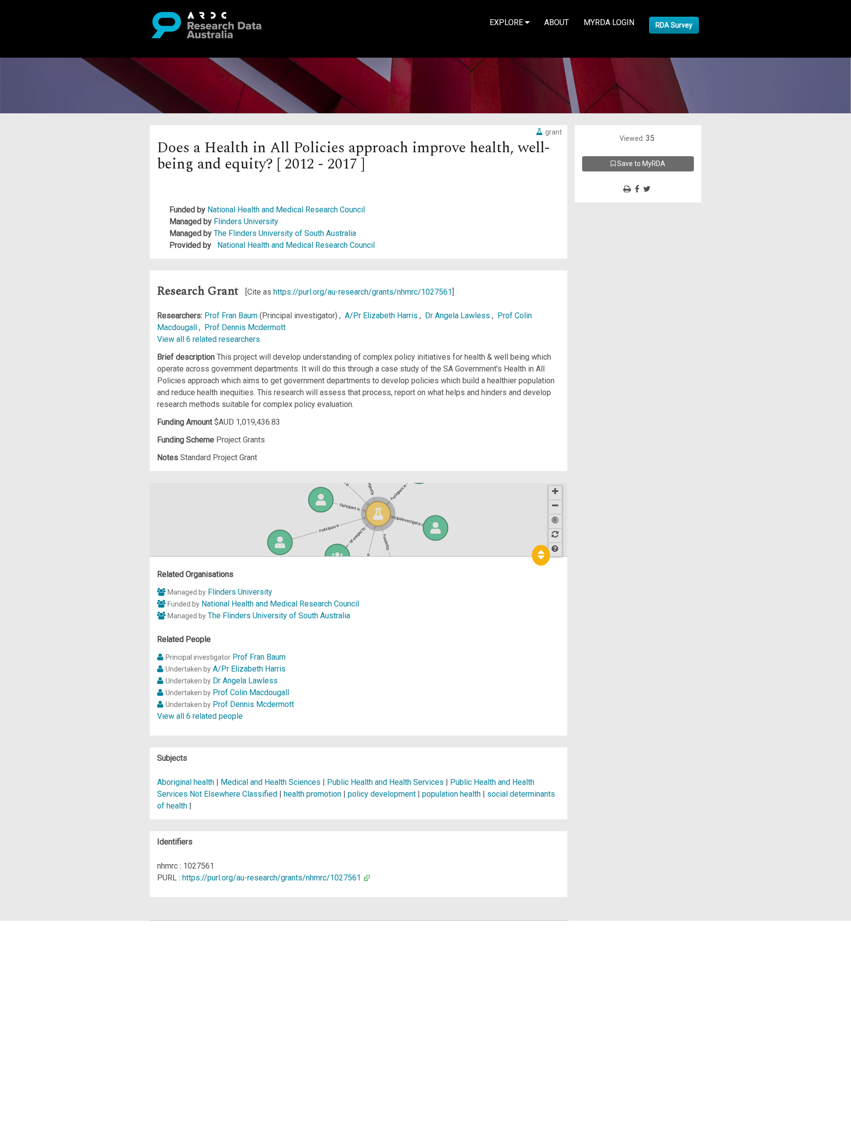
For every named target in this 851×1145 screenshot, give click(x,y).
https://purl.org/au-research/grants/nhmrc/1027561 (362, 292)
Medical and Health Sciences (272, 782)
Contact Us (49, 950)
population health (451, 794)
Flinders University (246, 221)
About (556, 22)
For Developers (57, 973)
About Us (46, 926)
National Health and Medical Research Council (286, 209)
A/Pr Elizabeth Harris (382, 315)
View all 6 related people (200, 716)
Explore (507, 22)
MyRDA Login (609, 22)
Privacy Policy (55, 1027)
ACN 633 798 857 (30, 1056)
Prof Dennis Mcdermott (245, 327)
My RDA (45, 938)
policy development (382, 794)
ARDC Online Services (69, 985)
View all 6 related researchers (208, 339)
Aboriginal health (185, 782)
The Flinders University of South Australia (285, 233)
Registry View (55, 997)
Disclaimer (49, 962)
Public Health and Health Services (386, 782)
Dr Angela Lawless (458, 315)
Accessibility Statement (72, 1039)
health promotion (312, 794)
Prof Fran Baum (232, 315)
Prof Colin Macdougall (251, 692)
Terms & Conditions (64, 1015)
